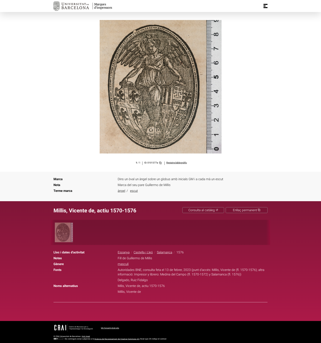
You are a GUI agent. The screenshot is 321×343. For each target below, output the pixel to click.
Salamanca (164, 252)
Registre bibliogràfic (176, 162)
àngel (121, 191)
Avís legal (86, 336)
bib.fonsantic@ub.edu (110, 328)
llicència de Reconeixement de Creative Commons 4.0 (116, 339)
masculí (123, 264)
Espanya (124, 252)
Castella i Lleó (143, 252)
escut (134, 191)
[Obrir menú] (265, 6)
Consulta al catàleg (202, 210)
